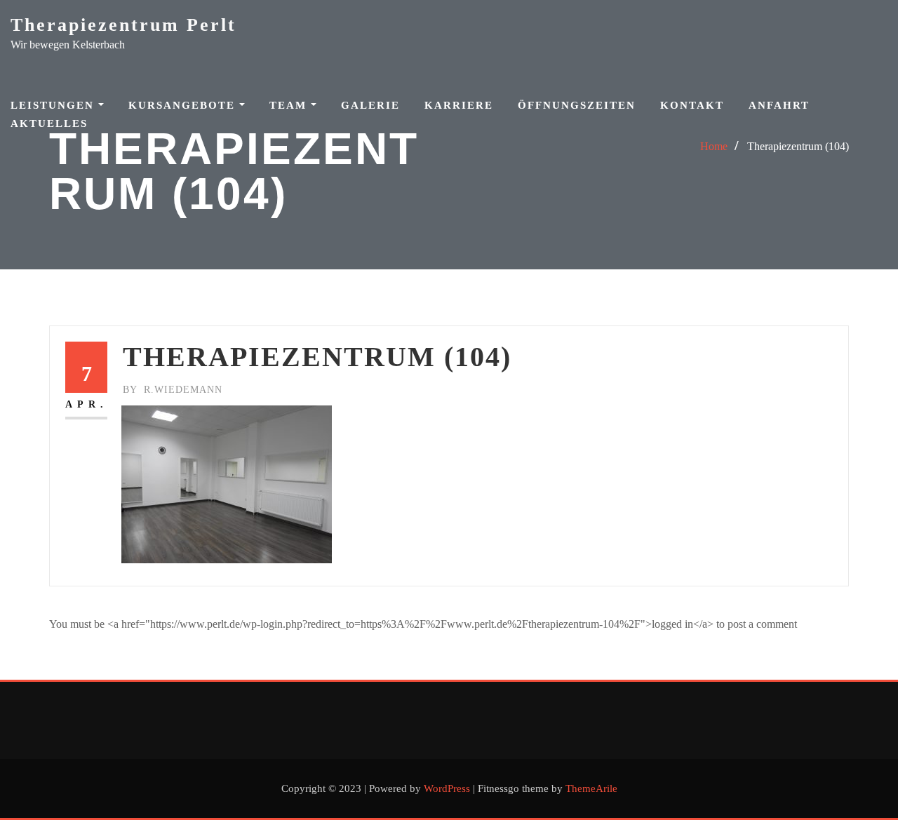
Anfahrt (779, 105)
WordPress (447, 788)
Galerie (370, 105)
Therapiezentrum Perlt (123, 25)
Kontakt (692, 105)
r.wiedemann (172, 389)
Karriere (458, 105)
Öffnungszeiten (577, 105)
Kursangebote (183, 105)
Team (290, 105)
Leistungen (54, 105)
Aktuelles (49, 123)
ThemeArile (591, 788)
